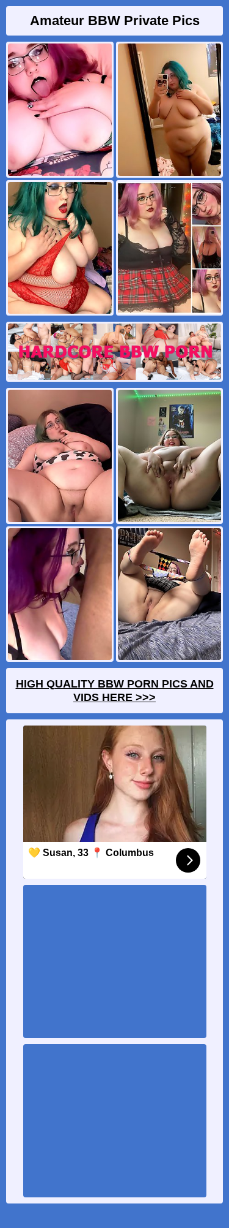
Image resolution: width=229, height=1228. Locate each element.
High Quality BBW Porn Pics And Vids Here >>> (115, 690)
